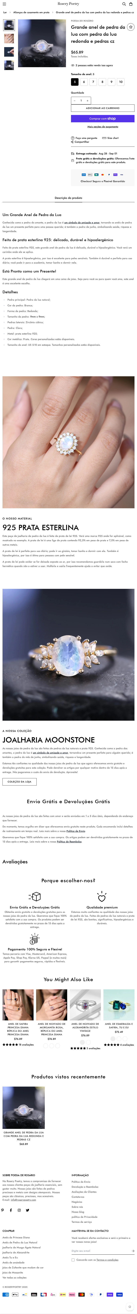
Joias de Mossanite (13, 1272)
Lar (5, 12)
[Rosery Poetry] (68, 4)
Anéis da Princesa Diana (16, 1237)
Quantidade (77, 93)
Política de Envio (75, 831)
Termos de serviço (82, 1222)
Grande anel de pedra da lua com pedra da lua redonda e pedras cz (24, 1136)
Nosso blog (78, 1212)
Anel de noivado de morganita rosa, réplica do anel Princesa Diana (51, 1029)
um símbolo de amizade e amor (81, 222)
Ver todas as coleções (14, 1277)
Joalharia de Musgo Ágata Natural (22, 1247)
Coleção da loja (19, 781)
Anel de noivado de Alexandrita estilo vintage (85, 1027)
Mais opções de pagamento (103, 126)
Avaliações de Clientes (84, 1192)
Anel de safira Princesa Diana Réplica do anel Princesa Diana (18, 1029)
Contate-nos (78, 1197)
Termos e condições (107, 1260)
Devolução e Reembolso (85, 1187)
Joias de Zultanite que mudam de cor (23, 1267)
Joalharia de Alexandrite (16, 1252)
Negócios (77, 1202)
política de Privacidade (84, 1217)
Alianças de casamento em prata (31, 12)
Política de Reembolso (69, 841)
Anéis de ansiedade (13, 1262)
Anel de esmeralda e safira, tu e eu (119, 1026)
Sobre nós (77, 1207)
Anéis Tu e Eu (10, 1257)
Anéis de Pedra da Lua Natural (20, 1242)
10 (120, 82)
